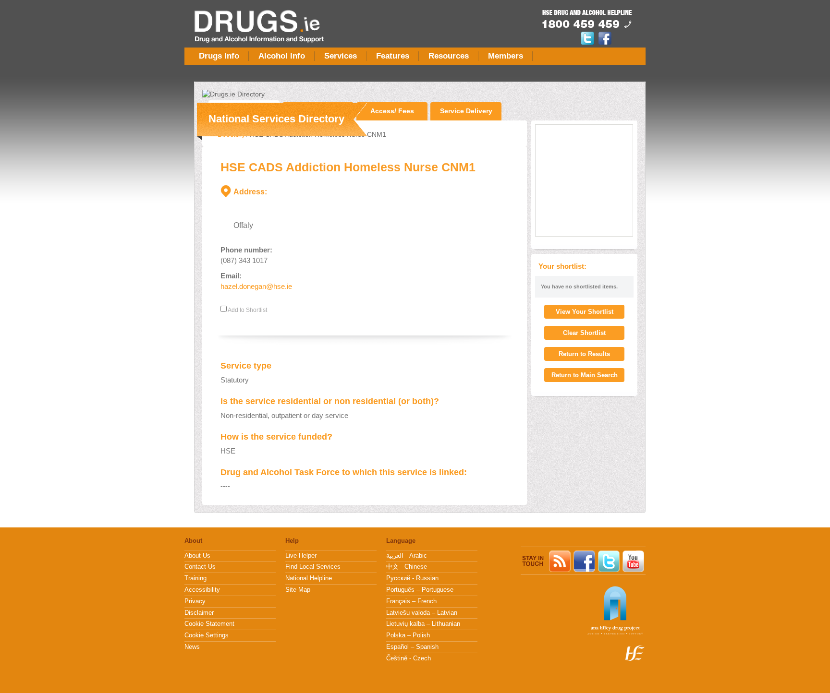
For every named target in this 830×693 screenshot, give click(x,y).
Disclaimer (199, 612)
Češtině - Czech (408, 658)
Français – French (411, 601)
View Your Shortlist (584, 311)
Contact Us (200, 566)
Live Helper (301, 555)
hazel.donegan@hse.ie (256, 286)
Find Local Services (313, 566)
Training (195, 578)
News (192, 647)
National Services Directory (276, 119)
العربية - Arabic (406, 555)
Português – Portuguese (419, 589)
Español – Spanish (412, 647)
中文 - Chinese (406, 566)
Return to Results (584, 354)
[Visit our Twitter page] (589, 42)
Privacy (195, 601)
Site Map (297, 589)
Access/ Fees (392, 111)
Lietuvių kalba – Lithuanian (423, 624)
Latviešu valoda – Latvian (421, 612)
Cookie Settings (206, 635)
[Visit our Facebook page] (604, 42)
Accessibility (202, 589)
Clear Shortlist (584, 332)
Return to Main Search (584, 375)
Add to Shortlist (247, 310)
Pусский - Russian (412, 578)
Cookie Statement (209, 624)
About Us (197, 555)
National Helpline (308, 578)
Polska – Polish (408, 635)
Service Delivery (466, 111)
